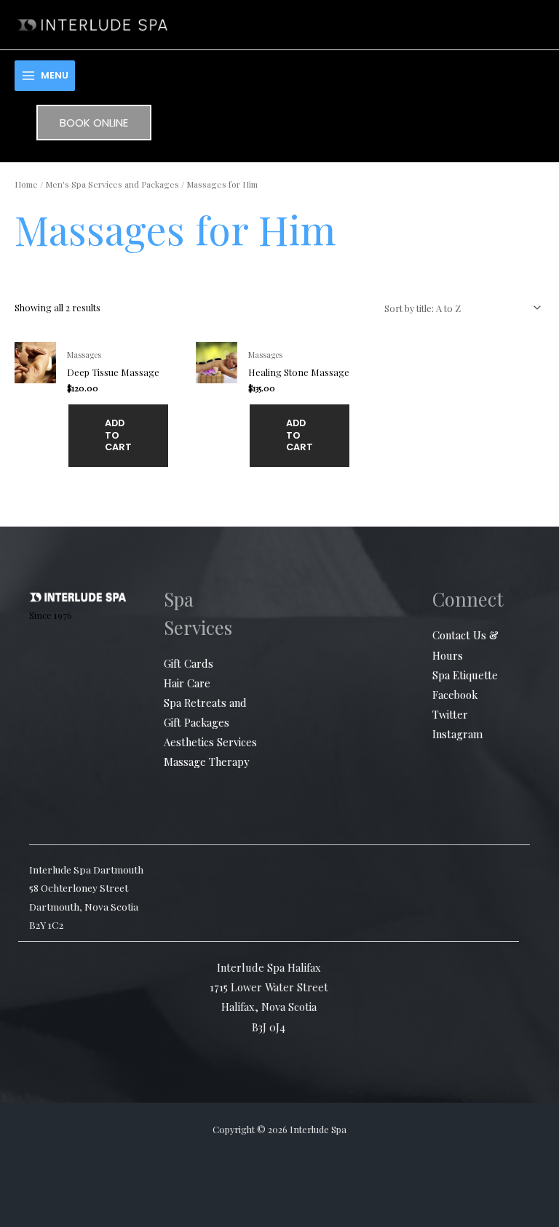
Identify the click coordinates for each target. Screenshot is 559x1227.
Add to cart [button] (118, 435)
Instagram (457, 734)
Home (26, 184)
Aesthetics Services (210, 742)
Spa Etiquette (465, 675)
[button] (94, 122)
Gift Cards (188, 663)
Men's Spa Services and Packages (112, 184)
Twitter (450, 714)
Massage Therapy (206, 761)
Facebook (454, 694)
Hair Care (187, 683)
